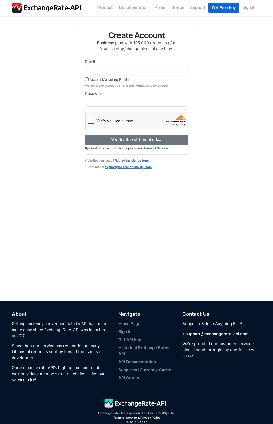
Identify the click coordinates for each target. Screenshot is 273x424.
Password (94, 93)
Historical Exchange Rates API (143, 350)
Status (177, 7)
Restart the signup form (132, 160)
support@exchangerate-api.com (128, 167)
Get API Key (129, 339)
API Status (128, 377)
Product (105, 7)
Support (198, 7)
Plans (160, 7)
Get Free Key (224, 7)
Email (90, 61)
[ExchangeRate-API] (48, 8)
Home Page (129, 323)
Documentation (134, 7)
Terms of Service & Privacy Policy (136, 417)
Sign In (248, 7)
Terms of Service (156, 148)
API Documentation (137, 361)
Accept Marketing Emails (110, 80)
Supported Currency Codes (144, 369)
